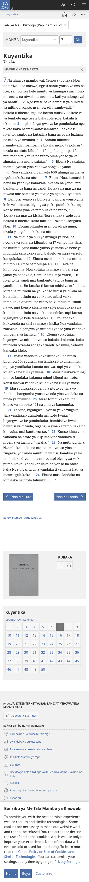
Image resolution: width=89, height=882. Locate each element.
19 (6, 388)
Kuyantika (11, 14)
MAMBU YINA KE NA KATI (20, 619)
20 (35, 399)
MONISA (12, 39)
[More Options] (83, 14)
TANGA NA (11, 25)
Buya (26, 873)
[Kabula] (73, 14)
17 (9, 356)
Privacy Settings (66, 861)
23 (54, 442)
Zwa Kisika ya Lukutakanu (22, 742)
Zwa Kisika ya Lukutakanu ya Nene (27, 749)
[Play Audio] (64, 14)
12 (29, 258)
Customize (44, 873)
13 (56, 264)
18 (48, 372)
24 (38, 474)
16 (43, 334)
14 (20, 285)
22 (54, 431)
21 (9, 410)
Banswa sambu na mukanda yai (22, 517)
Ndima (11, 873)
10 (14, 226)
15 (53, 318)
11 (9, 237)
